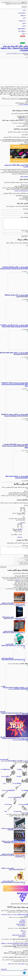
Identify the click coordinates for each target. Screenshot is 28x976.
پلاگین (23, 815)
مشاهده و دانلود (24, 176)
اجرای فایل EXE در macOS (20, 587)
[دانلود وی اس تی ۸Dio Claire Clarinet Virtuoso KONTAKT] (20, 473)
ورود (23, 43)
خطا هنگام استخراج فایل (21, 575)
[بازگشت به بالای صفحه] (27, 965)
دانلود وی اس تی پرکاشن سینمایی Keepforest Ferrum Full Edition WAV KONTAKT (14, 415)
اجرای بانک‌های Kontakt (21, 585)
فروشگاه (23, 930)
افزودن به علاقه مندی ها (16, 197)
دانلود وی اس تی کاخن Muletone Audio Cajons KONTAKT (16, 295)
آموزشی (11, 815)
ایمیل (26, 559)
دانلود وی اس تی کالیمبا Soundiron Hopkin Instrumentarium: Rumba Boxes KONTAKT (14, 267)
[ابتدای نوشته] (24, 973)
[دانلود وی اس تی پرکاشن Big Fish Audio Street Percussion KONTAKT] (18, 349)
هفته (26, 590)
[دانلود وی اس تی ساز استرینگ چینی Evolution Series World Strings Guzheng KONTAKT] (17, 322)
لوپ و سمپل (17, 815)
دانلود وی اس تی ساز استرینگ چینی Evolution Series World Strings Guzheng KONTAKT (14, 325)
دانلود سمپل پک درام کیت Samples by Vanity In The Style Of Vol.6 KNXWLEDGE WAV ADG (14, 384)
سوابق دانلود (22, 921)
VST (26, 815)
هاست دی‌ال (21, 963)
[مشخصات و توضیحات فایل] (19, 973)
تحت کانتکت (25, 53)
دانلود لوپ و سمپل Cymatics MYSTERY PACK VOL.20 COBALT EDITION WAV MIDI (15, 446)
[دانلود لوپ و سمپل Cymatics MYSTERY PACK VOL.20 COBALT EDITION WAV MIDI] (17, 441)
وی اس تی (8, 53)
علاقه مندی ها (21, 925)
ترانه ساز (21, 118)
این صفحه (17, 580)
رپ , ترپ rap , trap (16, 53)
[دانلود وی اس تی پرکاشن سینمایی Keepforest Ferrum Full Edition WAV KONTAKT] (17, 411)
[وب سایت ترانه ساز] (22, 902)
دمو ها (23, 933)
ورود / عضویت (17, 190)
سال (20, 590)
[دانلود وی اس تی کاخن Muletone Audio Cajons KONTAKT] (18, 292)
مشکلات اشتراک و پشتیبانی (20, 584)
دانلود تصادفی (21, 936)
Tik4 (9, 963)
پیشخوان (23, 919)
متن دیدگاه (25, 545)
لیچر (24, 932)
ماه (23, 590)
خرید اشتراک (24, 190)
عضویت (22, 36)
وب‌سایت (23, 562)
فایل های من (22, 922)
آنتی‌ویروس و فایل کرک (21, 581)
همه (17, 590)
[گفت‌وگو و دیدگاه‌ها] (3, 973)
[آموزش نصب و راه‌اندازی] (14, 973)
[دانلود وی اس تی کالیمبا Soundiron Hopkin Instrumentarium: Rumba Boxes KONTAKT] (18, 264)
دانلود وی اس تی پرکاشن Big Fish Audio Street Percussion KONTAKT (14, 353)
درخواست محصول (20, 924)
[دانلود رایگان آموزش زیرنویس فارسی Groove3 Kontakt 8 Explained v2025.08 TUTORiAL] (19, 162)
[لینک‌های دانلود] (8, 973)
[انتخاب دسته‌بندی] (18, 2)
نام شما (25, 556)
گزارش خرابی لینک (23, 198)
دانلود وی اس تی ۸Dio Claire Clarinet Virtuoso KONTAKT (17, 477)
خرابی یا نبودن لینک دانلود (20, 583)
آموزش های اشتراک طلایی (18, 935)
